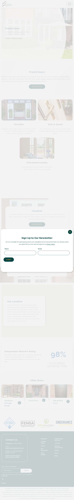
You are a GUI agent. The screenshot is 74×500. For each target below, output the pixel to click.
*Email (40, 249)
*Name (6, 249)
